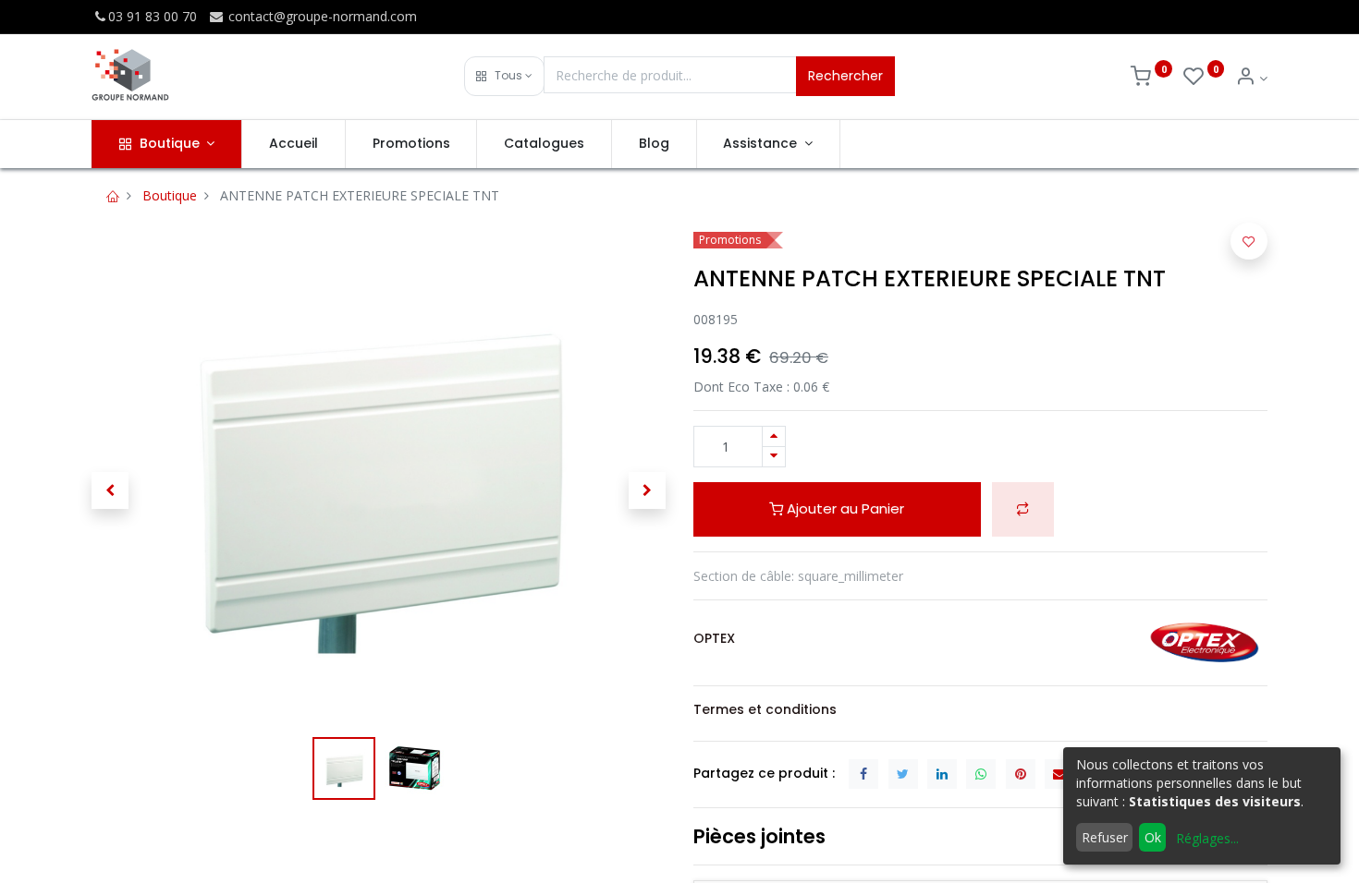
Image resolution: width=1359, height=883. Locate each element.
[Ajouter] (774, 436)
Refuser (1105, 837)
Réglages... (1207, 838)
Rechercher (845, 76)
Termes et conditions (765, 709)
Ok (1153, 837)
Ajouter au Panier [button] (843, 508)
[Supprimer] (774, 456)
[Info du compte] (1251, 78)
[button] (504, 76)
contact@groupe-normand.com (321, 16)
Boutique (169, 195)
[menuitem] (293, 144)
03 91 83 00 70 (152, 16)
